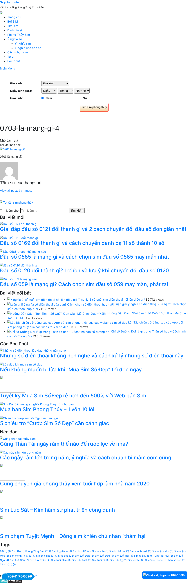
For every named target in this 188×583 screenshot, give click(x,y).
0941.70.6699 (20, 576)
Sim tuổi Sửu (19, 560)
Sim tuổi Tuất (81, 560)
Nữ (85, 98)
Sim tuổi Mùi (163, 555)
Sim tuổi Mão (143, 555)
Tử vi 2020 (8, 564)
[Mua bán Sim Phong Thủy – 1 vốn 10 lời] (37, 404)
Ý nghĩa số (14, 39)
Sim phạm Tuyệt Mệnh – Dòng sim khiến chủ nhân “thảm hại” (73, 536)
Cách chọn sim (17, 52)
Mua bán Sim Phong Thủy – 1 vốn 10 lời (47, 409)
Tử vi (10, 57)
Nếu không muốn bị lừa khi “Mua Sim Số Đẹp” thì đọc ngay (71, 369)
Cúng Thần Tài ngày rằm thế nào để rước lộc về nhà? (64, 444)
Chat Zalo (178, 575)
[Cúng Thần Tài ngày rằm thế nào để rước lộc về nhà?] (18, 438)
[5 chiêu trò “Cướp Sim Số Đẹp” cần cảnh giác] (30, 418)
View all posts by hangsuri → (19, 190)
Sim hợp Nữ (82, 551)
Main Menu (7, 68)
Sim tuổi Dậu (104, 555)
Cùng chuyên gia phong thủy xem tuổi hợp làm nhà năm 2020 (75, 483)
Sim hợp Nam (62, 551)
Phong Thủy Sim (18, 34)
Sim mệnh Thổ (43, 555)
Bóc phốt (13, 61)
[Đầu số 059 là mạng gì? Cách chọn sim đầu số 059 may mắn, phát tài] (18, 279)
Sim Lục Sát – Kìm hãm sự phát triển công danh (57, 510)
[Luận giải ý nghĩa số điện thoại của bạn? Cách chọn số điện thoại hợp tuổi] (60, 304)
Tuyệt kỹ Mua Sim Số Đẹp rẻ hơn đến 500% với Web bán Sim (73, 395)
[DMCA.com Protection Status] (11, 580)
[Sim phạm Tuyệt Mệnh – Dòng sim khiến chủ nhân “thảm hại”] (12, 524)
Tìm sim (12, 26)
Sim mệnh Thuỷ (21, 555)
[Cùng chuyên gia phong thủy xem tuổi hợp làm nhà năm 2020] (12, 472)
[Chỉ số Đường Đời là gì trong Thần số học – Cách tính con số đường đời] (58, 331)
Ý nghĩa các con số (28, 48)
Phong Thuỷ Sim (38, 551)
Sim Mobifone (119, 551)
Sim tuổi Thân (40, 560)
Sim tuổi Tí (100, 560)
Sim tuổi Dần (84, 555)
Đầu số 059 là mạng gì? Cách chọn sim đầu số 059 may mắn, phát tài (84, 284)
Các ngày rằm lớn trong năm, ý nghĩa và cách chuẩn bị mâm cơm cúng (85, 457)
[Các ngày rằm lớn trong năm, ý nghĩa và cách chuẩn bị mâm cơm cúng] (20, 452)
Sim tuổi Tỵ (118, 560)
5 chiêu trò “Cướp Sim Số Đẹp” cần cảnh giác (54, 423)
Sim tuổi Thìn (61, 560)
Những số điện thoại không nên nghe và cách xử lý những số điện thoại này (91, 355)
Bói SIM (12, 21)
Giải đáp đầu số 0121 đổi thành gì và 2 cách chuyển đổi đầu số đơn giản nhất (93, 229)
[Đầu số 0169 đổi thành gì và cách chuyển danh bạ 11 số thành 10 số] (19, 237)
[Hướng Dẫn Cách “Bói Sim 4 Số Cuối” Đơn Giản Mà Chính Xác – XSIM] (56, 313)
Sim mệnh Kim (162, 551)
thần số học (176, 560)
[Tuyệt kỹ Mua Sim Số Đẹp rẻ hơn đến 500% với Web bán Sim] (12, 384)
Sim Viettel (136, 560)
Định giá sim (15, 30)
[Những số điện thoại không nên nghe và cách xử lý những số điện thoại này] (33, 350)
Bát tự (5, 551)
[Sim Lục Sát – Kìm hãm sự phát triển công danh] (12, 498)
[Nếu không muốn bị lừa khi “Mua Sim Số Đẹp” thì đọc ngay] (21, 364)
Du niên (18, 551)
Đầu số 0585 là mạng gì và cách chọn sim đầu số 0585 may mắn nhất (84, 257)
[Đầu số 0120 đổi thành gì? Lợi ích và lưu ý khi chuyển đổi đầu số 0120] (18, 265)
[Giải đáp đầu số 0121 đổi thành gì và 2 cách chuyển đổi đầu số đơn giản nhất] (18, 224)
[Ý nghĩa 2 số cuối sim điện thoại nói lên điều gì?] (42, 299)
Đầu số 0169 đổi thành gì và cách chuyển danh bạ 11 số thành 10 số (82, 243)
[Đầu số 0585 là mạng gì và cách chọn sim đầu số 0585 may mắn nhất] (23, 251)
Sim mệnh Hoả (140, 551)
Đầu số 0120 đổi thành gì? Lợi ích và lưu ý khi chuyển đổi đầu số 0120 (84, 270)
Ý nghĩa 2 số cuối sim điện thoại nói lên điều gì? (111, 299)
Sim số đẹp (64, 555)
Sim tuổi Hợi (124, 555)
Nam (49, 98)
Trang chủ (14, 17)
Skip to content (10, 2)
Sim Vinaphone (156, 560)
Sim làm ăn (100, 551)
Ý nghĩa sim (23, 43)
